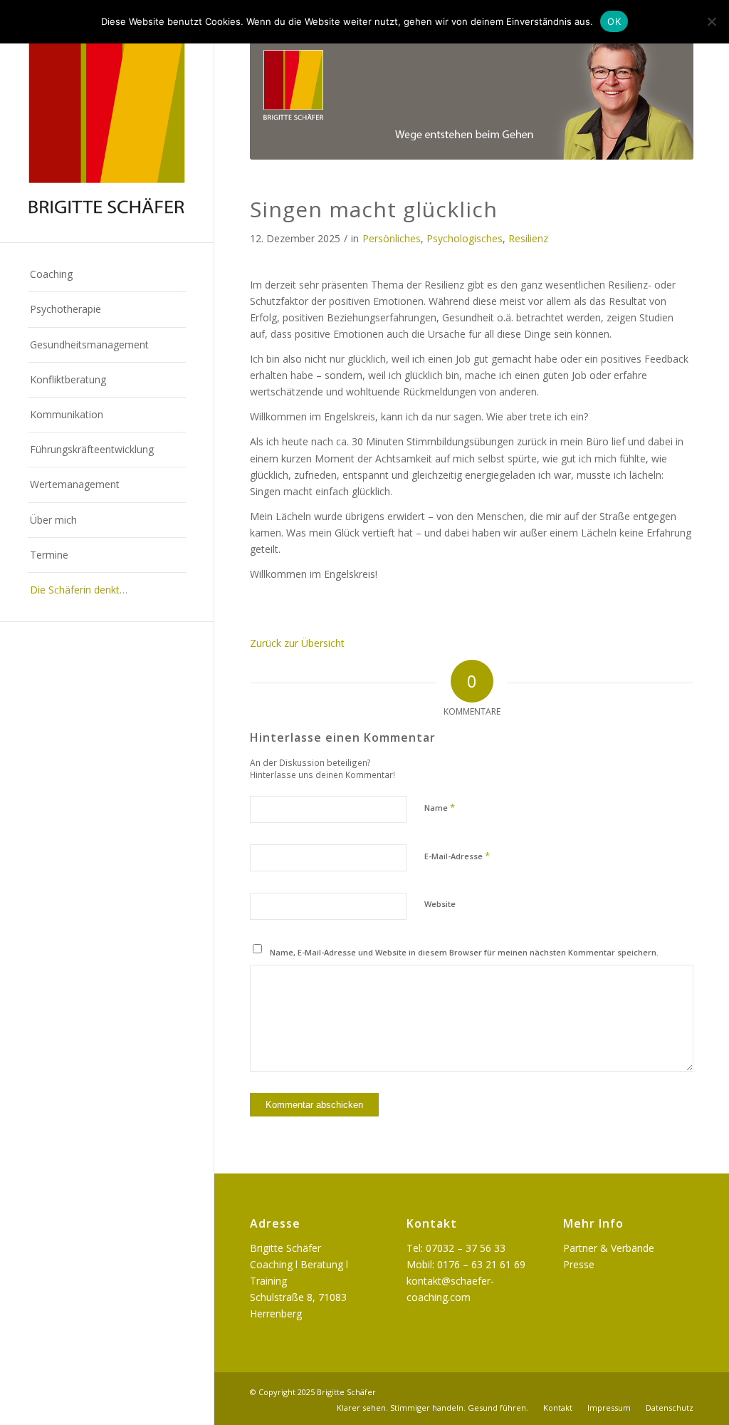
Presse (578, 1264)
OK (614, 21)
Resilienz (528, 238)
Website (440, 903)
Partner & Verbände (608, 1248)
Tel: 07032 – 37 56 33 (456, 1248)
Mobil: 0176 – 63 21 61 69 (466, 1264)
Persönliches (391, 238)
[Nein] (711, 21)
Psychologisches (464, 238)
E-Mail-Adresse (457, 855)
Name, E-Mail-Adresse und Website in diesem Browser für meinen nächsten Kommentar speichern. (464, 952)
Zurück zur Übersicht (297, 643)
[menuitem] (107, 274)
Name (439, 807)
